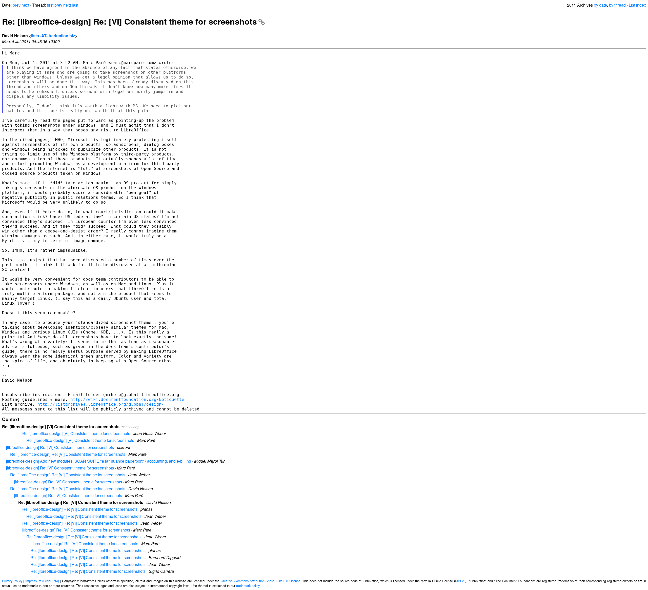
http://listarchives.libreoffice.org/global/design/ (100, 404)
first (50, 5)
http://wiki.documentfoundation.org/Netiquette (127, 399)
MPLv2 (460, 580)
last (75, 5)
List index (637, 5)
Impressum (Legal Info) (42, 580)
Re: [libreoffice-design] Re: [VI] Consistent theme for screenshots (129, 21)
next (25, 5)
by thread (617, 5)
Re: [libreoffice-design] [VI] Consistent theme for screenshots (76, 433)
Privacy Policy (12, 580)
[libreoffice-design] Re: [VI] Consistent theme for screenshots (60, 447)
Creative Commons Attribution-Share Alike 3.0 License (260, 580)
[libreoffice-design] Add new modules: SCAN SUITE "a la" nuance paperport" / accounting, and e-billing (98, 461)
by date (600, 5)
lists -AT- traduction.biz (53, 35)
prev (17, 5)
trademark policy (247, 585)
